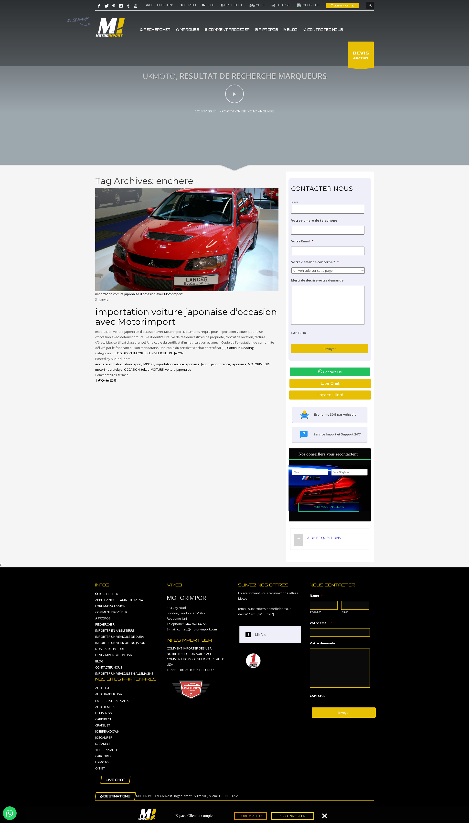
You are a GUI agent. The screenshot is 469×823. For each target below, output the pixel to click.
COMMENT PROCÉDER (228, 30)
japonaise (239, 364)
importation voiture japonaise (178, 364)
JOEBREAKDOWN (107, 731)
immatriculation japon (125, 364)
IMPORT (148, 364)
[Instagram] (121, 6)
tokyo (145, 369)
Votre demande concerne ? (315, 262)
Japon (205, 364)
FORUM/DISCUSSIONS (111, 606)
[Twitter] (106, 6)
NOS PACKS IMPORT (110, 649)
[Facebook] (99, 6)
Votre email (321, 623)
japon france (220, 364)
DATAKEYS (102, 743)
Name (316, 596)
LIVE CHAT (115, 780)
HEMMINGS (103, 713)
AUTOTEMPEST (106, 707)
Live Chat (330, 383)
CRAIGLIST (102, 725)
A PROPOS (268, 30)
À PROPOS (103, 618)
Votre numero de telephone (314, 220)
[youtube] (135, 6)
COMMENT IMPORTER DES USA (189, 648)
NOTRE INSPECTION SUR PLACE (189, 653)
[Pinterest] (113, 6)
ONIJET (100, 768)
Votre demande (322, 643)
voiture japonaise (178, 369)
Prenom (315, 612)
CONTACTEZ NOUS (324, 30)
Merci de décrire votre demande (317, 280)
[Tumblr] (128, 6)
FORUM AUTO (250, 816)
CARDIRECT (103, 719)
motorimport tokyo (109, 369)
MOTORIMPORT (259, 364)
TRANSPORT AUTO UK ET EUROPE (191, 670)
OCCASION (132, 369)
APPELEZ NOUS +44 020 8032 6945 (119, 600)
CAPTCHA (298, 333)
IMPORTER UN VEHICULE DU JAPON (158, 353)
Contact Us (332, 371)
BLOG (292, 30)
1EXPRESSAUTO (106, 750)
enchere (101, 364)
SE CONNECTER (292, 816)
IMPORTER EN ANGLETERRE (115, 630)
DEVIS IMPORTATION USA (113, 655)
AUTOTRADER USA (108, 694)
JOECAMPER (103, 737)
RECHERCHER (157, 30)
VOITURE (157, 369)
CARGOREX (103, 756)
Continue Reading (240, 348)
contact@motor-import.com (197, 629)
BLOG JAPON (123, 353)
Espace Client (330, 395)
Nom (294, 202)
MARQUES (189, 30)
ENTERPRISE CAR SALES (112, 701)
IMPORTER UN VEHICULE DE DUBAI (120, 636)
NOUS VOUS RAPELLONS (329, 507)
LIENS (260, 634)
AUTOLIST (102, 688)
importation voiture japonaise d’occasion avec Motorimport (138, 294)
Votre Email (302, 241)
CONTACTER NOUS (108, 667)
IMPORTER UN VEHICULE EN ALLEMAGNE (124, 673)
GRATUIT (360, 55)
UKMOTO (102, 762)
